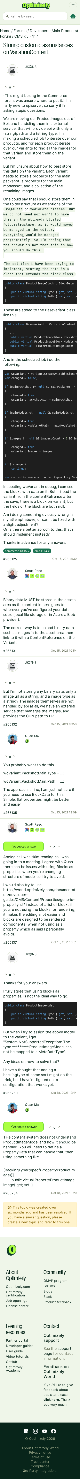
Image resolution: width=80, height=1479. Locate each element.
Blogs (47, 1291)
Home (5, 31)
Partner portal (17, 1340)
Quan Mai (32, 736)
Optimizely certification (15, 1293)
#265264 (10, 1193)
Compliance (40, 1466)
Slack (47, 1297)
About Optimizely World (40, 1448)
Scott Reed (33, 571)
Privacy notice (40, 1452)
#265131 (9, 651)
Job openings (16, 1300)
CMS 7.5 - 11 (24, 36)
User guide (14, 1351)
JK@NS (31, 67)
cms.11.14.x (42, 551)
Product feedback (57, 1302)
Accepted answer (23, 846)
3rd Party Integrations (40, 1471)
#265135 (10, 813)
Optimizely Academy (14, 1368)
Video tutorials (17, 1356)
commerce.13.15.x (17, 551)
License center (17, 1306)
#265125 (10, 559)
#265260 (10, 1093)
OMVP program (55, 1281)
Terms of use (40, 1457)
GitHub (11, 1362)
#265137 (10, 942)
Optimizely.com (18, 1287)
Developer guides (19, 1346)
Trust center (40, 1461)
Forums (20, 31)
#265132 (10, 724)
